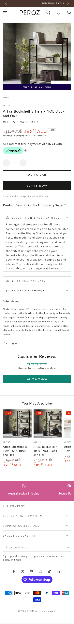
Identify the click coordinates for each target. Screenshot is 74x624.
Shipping (20, 135)
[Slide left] (6, 3)
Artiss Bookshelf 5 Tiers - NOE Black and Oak (15, 451)
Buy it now (37, 185)
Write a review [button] (37, 379)
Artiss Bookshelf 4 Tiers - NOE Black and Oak (46, 451)
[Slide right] (67, 3)
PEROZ (30, 610)
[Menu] (5, 12)
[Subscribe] (69, 547)
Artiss (6, 105)
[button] (48, 12)
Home (6, 97)
